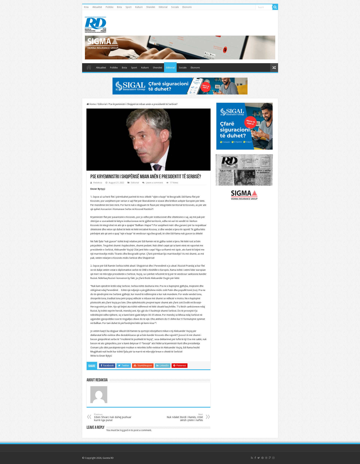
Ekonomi (187, 7)
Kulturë (138, 7)
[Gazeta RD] (95, 23)
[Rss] (251, 458)
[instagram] (273, 458)
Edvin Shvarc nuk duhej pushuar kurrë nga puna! (112, 417)
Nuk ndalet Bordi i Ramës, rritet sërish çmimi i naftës (185, 417)
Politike (109, 7)
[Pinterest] (262, 458)
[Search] (275, 7)
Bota (119, 7)
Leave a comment (154, 182)
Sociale (175, 7)
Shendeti (150, 7)
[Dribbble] (266, 458)
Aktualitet (97, 7)
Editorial (163, 7)
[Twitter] (258, 458)
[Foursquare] (269, 458)
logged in (125, 430)
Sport (128, 7)
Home (92, 104)
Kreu (86, 7)
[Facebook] (255, 458)
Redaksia (97, 182)
